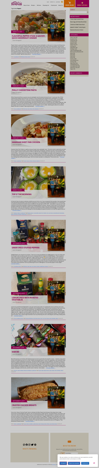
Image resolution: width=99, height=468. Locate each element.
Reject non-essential (74, 463)
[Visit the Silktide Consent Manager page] (94, 463)
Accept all (63, 463)
